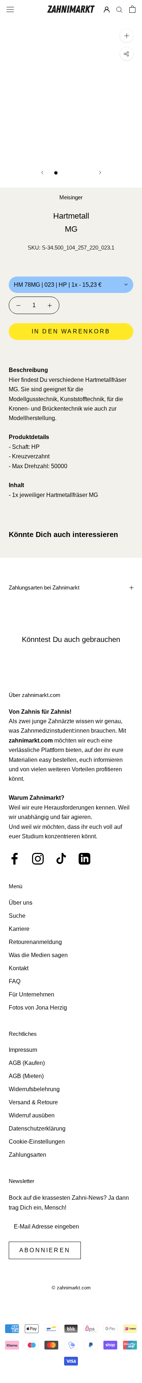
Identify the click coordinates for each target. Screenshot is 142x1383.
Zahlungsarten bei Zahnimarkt (44, 587)
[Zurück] (42, 172)
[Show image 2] (63, 173)
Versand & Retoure (33, 1102)
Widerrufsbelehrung (34, 1089)
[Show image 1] (56, 173)
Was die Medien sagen (38, 955)
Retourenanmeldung (35, 942)
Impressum (23, 1050)
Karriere (19, 929)
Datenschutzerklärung (37, 1128)
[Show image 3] (71, 173)
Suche (17, 916)
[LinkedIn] (84, 859)
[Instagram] (38, 859)
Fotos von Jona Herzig (38, 1007)
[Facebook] (14, 859)
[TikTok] (61, 859)
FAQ (14, 981)
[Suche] (119, 9)
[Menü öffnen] (10, 9)
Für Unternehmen (31, 994)
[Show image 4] (78, 173)
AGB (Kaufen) (27, 1063)
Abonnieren (44, 1250)
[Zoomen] (126, 35)
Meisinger (71, 197)
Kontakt (18, 968)
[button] (71, 352)
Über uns (20, 903)
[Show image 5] (86, 173)
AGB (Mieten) (26, 1076)
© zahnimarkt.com (71, 1287)
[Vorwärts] (100, 172)
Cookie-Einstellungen (37, 1142)
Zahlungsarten (27, 1155)
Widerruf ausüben (32, 1115)
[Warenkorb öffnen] (132, 9)
